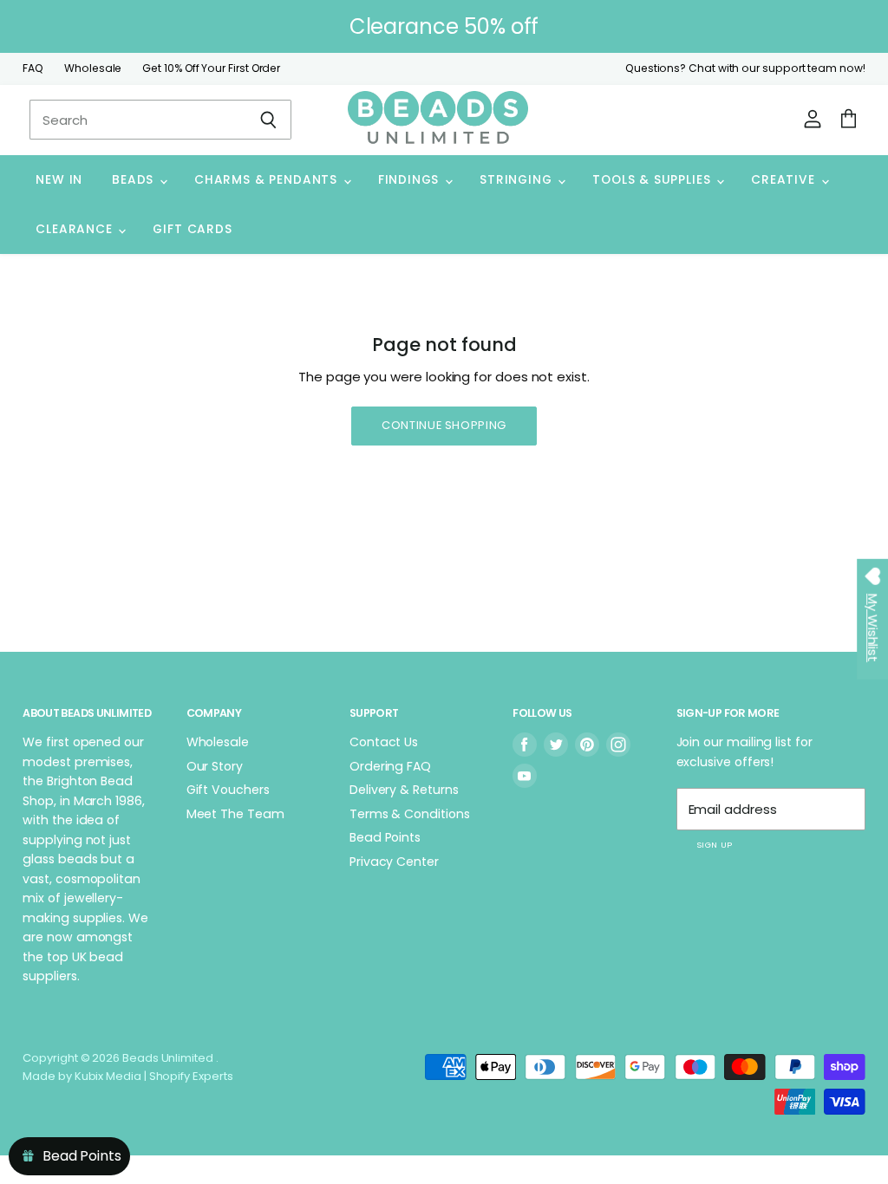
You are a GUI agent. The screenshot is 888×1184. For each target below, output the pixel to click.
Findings (410, 180)
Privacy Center (394, 861)
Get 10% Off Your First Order (211, 68)
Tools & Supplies (653, 180)
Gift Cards (192, 229)
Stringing (518, 180)
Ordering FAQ (390, 766)
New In (59, 180)
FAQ (33, 68)
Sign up (714, 844)
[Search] (268, 120)
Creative (785, 180)
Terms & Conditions (409, 814)
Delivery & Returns (404, 789)
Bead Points (385, 837)
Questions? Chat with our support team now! (745, 68)
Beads (135, 180)
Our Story (214, 766)
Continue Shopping (444, 425)
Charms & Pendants (268, 180)
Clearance (76, 229)
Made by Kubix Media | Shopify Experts (127, 1076)
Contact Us (383, 742)
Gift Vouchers (228, 789)
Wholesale (92, 68)
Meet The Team (235, 814)
